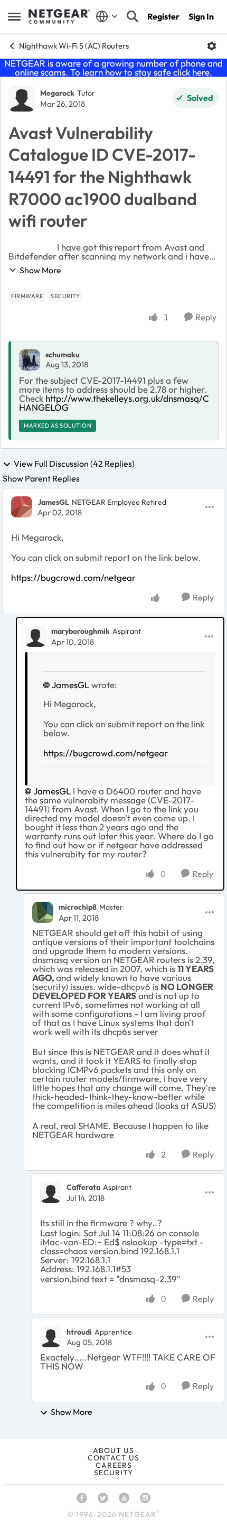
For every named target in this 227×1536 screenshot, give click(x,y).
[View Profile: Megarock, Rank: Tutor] (21, 98)
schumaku (62, 354)
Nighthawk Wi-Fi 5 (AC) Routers (74, 46)
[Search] (132, 16)
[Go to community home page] (59, 16)
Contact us (113, 1458)
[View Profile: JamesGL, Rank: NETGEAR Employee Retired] (21, 506)
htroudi (79, 1332)
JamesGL (53, 502)
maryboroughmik (80, 631)
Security (113, 1472)
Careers (114, 1465)
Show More (40, 270)
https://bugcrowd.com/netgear (73, 577)
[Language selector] (106, 16)
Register (163, 16)
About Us (113, 1450)
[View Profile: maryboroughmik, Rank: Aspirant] (35, 636)
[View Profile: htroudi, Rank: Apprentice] (50, 1336)
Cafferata (83, 1187)
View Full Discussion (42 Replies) (74, 464)
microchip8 (78, 907)
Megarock (57, 93)
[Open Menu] (211, 46)
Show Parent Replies (41, 478)
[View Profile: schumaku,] (29, 360)
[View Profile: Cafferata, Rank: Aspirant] (50, 1192)
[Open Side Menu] (14, 16)
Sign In (201, 16)
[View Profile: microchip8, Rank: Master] (42, 912)
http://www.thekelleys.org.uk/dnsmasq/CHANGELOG (114, 403)
